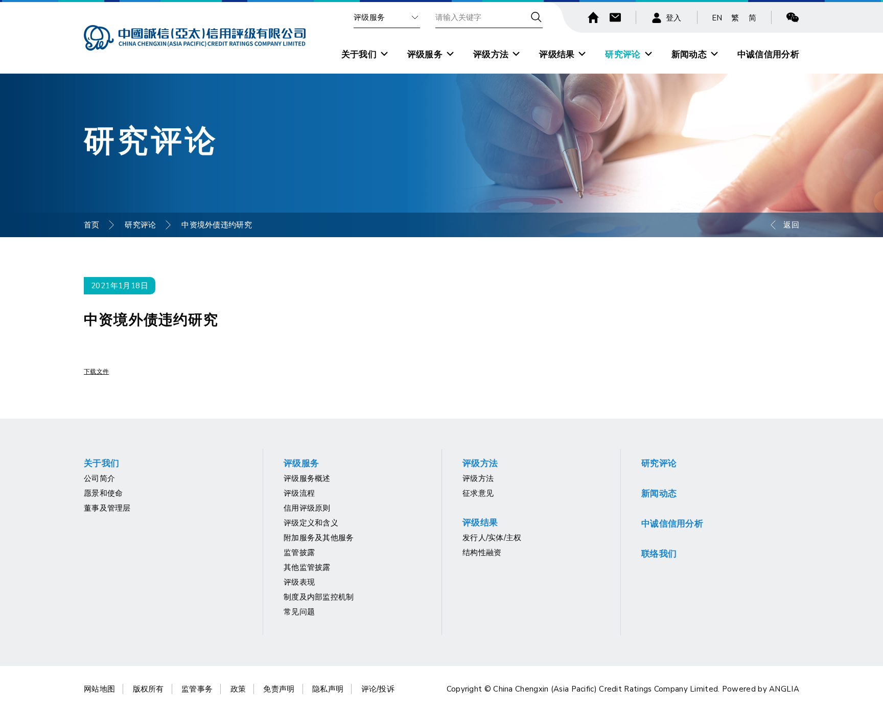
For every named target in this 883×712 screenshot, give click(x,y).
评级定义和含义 (311, 523)
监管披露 (299, 552)
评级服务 (369, 17)
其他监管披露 (307, 567)
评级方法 (490, 54)
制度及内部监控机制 (319, 597)
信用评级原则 (307, 508)
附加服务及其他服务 (319, 538)
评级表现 (299, 582)
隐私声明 (327, 689)
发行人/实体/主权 (492, 538)
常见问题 (299, 612)
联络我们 (659, 554)
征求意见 (478, 493)
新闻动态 (689, 54)
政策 (238, 689)
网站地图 (99, 689)
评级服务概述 (307, 478)
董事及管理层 (107, 508)
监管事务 (197, 689)
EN (717, 18)
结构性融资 (482, 552)
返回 (791, 225)
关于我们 (359, 54)
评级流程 (299, 493)
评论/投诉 (378, 689)
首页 (92, 225)
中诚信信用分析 (768, 54)
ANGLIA (784, 689)
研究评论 (622, 54)
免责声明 (278, 689)
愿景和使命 (103, 493)
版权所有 (148, 689)
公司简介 (99, 478)
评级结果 (556, 54)
